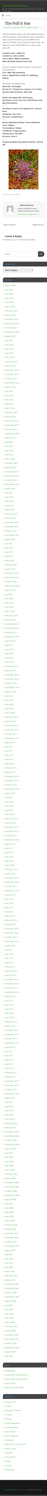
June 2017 (9, 751)
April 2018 (9, 708)
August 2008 (10, 1199)
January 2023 (10, 467)
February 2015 (11, 869)
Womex (8, 1465)
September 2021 (12, 535)
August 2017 (10, 742)
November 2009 (12, 1136)
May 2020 (9, 603)
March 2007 (10, 1271)
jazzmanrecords (11, 1427)
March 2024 (10, 408)
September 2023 (12, 433)
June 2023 (9, 446)
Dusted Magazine (12, 1423)
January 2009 (10, 1178)
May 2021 (9, 552)
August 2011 (10, 1047)
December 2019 (12, 624)
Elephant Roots (38, 225)
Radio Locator (11, 1448)
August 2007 (10, 1250)
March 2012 (10, 1017)
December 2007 (12, 1233)
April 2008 (9, 1216)
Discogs (8, 1419)
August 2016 (10, 793)
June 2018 (9, 700)
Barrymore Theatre (13, 1410)
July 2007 (9, 1254)
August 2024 (10, 387)
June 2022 (9, 497)
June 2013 (9, 954)
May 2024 (9, 399)
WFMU (8, 1461)
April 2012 (9, 1013)
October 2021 (11, 531)
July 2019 (9, 645)
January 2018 (10, 721)
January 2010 (10, 1127)
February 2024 (11, 412)
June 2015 (9, 852)
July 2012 (9, 1000)
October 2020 (11, 581)
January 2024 (10, 416)
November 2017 (12, 729)
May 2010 (9, 1110)
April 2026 (9, 302)
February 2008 (11, 1225)
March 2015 (10, 865)
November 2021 (12, 526)
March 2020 (10, 611)
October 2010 (11, 1089)
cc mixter (9, 1414)
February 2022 (11, 514)
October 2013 (11, 937)
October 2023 (11, 429)
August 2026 (10, 285)
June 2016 (9, 801)
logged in (16, 240)
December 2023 (12, 421)
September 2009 (12, 1144)
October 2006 (11, 1292)
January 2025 (10, 366)
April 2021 (9, 556)
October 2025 (11, 327)
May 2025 (9, 349)
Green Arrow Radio (14, 5)
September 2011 (12, 1043)
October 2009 (11, 1140)
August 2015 (10, 844)
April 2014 (9, 911)
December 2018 (12, 674)
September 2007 (12, 1246)
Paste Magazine (11, 1436)
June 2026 (9, 294)
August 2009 (10, 1148)
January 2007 (10, 1280)
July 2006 (9, 1305)
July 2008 (9, 1203)
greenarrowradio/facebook (16, 1375)
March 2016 (10, 814)
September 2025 (12, 332)
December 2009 (12, 1131)
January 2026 (10, 315)
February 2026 (11, 311)
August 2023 (10, 437)
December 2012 (12, 979)
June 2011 (9, 1055)
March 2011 (10, 1068)
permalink (15, 194)
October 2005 (11, 1343)
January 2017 (10, 772)
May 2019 (9, 653)
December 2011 (12, 1030)
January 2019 (10, 670)
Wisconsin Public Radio (14, 1387)
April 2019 (9, 658)
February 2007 (11, 1275)
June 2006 (9, 1309)
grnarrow (8, 27)
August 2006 (10, 1301)
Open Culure (10, 1383)
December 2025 (12, 319)
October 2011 (11, 1038)
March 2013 (10, 966)
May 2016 (9, 806)
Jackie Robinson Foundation (16, 1379)
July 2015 (9, 848)
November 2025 (12, 323)
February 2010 (11, 1123)
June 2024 (9, 395)
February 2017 (11, 768)
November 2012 (12, 983)
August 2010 (10, 1098)
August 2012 (10, 996)
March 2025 (10, 357)
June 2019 (9, 649)
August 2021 (10, 539)
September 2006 (12, 1297)
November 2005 (12, 1339)
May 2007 (9, 1263)
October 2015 (11, 835)
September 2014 (12, 890)
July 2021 (9, 543)
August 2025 (10, 336)
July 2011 (9, 1051)
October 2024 (11, 378)
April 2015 (9, 861)
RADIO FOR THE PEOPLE (16, 1444)
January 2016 (10, 823)
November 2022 (12, 476)
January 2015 (10, 873)
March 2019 (10, 662)
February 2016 (11, 818)
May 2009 (9, 1161)
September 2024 (12, 382)
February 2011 (11, 1072)
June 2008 (9, 1208)
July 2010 (9, 1102)
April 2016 (9, 810)
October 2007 (11, 1242)
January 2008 (10, 1229)
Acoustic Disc (10, 1402)
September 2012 (12, 992)
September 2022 (12, 484)
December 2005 (12, 1335)
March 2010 (10, 1119)
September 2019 (12, 636)
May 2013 (9, 958)
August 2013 (10, 945)
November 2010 (12, 1085)
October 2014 (11, 886)
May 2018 (9, 704)
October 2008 (11, 1191)
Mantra (30, 1490)
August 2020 (10, 590)
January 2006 (10, 1330)
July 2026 (9, 289)
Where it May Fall (9, 225)
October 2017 (11, 734)
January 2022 (10, 518)
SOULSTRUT (10, 1457)
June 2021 (9, 548)
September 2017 (12, 738)
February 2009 (11, 1174)
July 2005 (9, 1356)
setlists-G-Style (32, 27)
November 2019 (12, 628)
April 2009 (9, 1165)
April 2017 (9, 759)
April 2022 (9, 505)
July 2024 (9, 391)
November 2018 (12, 679)
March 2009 (10, 1170)
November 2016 (12, 780)
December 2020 (12, 573)
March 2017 (10, 763)
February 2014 (11, 920)
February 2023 (11, 463)
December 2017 (12, 725)
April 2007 (9, 1267)
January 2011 (10, 1076)
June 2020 (9, 598)
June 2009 (9, 1157)
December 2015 (12, 827)
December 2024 (12, 370)
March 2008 (10, 1220)
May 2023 (9, 450)
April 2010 (9, 1115)
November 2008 (12, 1187)
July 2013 (9, 950)
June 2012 (9, 1005)
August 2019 (10, 641)
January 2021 (10, 569)
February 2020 (11, 615)
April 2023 (9, 454)
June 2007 (9, 1258)
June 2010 (9, 1106)
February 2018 (11, 717)
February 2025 (11, 361)
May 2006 (9, 1313)
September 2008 (12, 1195)
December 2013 (12, 928)
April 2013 (9, 962)
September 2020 (12, 586)
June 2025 (9, 344)
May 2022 (9, 501)
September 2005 (12, 1347)
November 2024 (12, 374)
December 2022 (12, 471)
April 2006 (9, 1318)
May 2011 (9, 1060)
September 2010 (12, 1093)
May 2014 (9, 907)
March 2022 (10, 509)
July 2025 (9, 340)
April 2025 (9, 353)
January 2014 (10, 924)
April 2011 (9, 1064)
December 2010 (12, 1081)
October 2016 (11, 784)
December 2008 (12, 1182)
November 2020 (12, 577)
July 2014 (9, 899)
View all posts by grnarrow (28, 214)
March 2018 (10, 713)
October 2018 (11, 683)
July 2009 (9, 1153)
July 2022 (9, 492)
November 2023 (12, 425)
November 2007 (12, 1237)
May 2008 (9, 1212)
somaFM (8, 1453)
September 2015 (12, 839)
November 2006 (12, 1288)
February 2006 (11, 1326)
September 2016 (12, 789)
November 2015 (12, 831)
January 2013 (10, 975)
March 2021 (10, 560)
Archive (8, 1406)
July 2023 (9, 442)
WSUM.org (9, 1469)
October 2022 (11, 480)
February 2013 (11, 971)
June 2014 (9, 903)
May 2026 (9, 298)
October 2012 (11, 988)
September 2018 (12, 687)
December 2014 (12, 878)
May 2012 (9, 1009)
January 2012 (10, 1026)
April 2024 (9, 404)
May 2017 (9, 755)
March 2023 (10, 459)
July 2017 (9, 746)
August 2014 (10, 895)
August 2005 (10, 1352)
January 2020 (10, 619)
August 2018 (10, 691)
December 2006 (12, 1284)
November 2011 (12, 1034)
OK (40, 254)
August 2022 (10, 488)
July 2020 (9, 594)
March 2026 (10, 306)
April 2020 (9, 607)
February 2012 (11, 1021)
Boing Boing (10, 1370)
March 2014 (10, 916)
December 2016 (12, 776)
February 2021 (11, 564)
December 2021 (12, 522)
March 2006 (10, 1322)
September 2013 (12, 941)
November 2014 (12, 882)
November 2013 (12, 933)
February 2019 (11, 666)
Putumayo (9, 1440)
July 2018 (9, 696)
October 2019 (11, 632)
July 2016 (9, 797)
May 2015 (9, 856)
